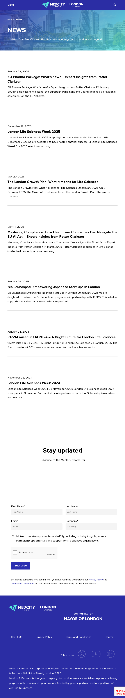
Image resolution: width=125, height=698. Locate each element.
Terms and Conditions (22, 583)
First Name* (18, 506)
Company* (72, 521)
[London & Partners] (32, 607)
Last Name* (72, 506)
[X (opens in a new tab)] (81, 653)
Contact (109, 637)
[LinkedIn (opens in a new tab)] (110, 653)
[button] (13, 4)
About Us (16, 637)
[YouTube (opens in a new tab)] (96, 653)
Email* (14, 521)
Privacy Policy (96, 579)
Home (10, 19)
